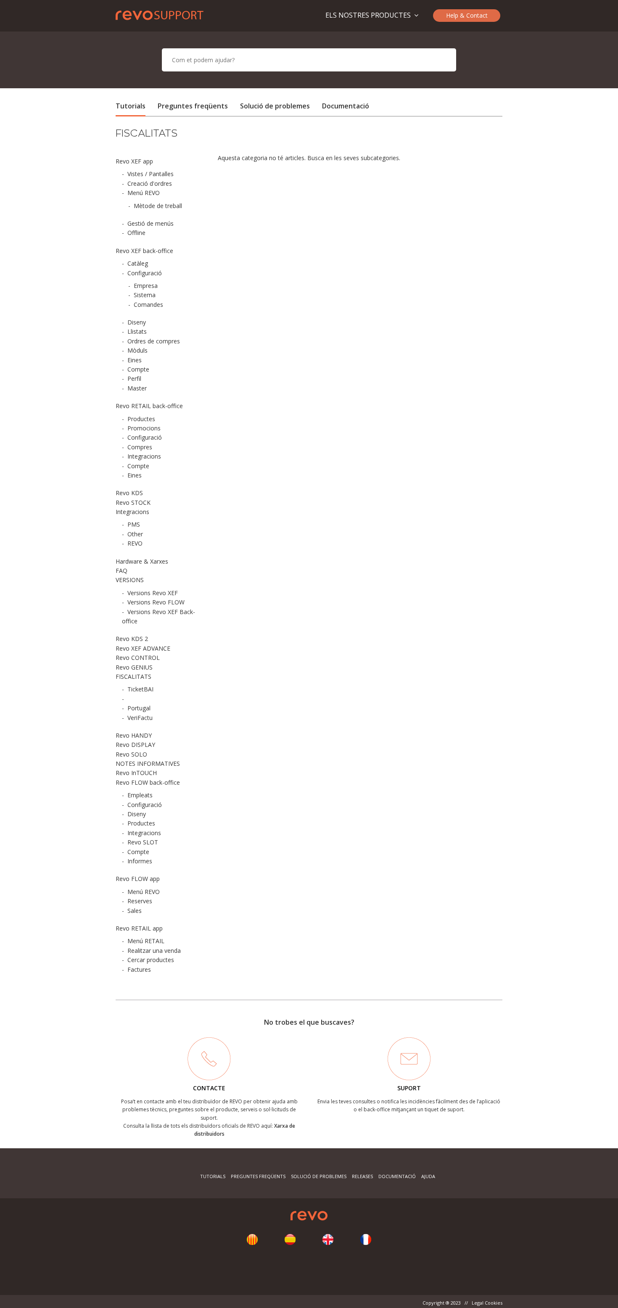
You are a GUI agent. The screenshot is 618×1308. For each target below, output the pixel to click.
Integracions (144, 456)
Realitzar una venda (154, 951)
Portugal (139, 708)
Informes (139, 861)
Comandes (148, 305)
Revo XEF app (134, 161)
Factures (139, 969)
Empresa (146, 286)
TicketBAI (140, 689)
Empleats (140, 795)
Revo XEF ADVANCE (143, 648)
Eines (134, 360)
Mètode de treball (158, 206)
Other (135, 534)
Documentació (345, 106)
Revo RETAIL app (139, 928)
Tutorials (130, 106)
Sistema (145, 295)
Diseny (136, 322)
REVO (135, 543)
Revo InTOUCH (136, 773)
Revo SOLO (131, 754)
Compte (138, 369)
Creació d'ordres (149, 183)
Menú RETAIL (145, 941)
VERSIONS (130, 580)
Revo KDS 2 (132, 639)
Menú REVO (143, 193)
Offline (136, 233)
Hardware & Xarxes (142, 561)
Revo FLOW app (138, 879)
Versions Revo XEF (152, 593)
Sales (134, 911)
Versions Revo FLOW (156, 602)
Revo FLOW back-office (148, 782)
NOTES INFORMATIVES (148, 763)
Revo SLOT (142, 842)
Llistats (137, 331)
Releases (362, 1176)
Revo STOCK (133, 502)
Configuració (144, 273)
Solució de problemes (275, 106)
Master (137, 388)
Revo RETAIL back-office (149, 406)
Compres (139, 447)
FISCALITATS (133, 676)
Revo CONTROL (138, 658)
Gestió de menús (150, 223)
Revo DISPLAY (135, 745)
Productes (141, 419)
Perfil (134, 378)
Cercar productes (150, 960)
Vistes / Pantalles (150, 174)
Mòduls (137, 350)
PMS (133, 524)
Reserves (139, 901)
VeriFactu (140, 718)
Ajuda (428, 1176)
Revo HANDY (134, 735)
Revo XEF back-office (144, 251)
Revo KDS (129, 493)
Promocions (144, 428)
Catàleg (137, 263)
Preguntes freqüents (193, 106)
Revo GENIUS (134, 667)
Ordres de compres (153, 341)
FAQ (121, 571)
